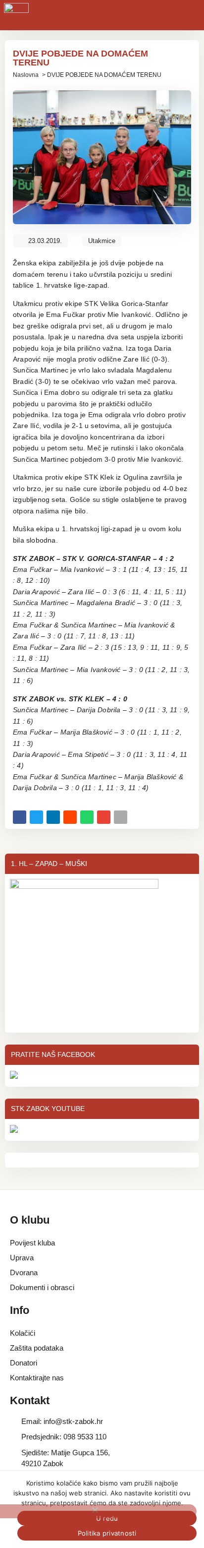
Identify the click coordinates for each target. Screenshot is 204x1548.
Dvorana (24, 1272)
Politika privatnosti (107, 1533)
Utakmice (101, 241)
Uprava (22, 1257)
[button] (19, 817)
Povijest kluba (32, 1242)
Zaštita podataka (36, 1348)
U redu (107, 1518)
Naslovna (26, 74)
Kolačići (22, 1333)
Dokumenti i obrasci (42, 1287)
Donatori (23, 1363)
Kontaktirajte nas (37, 1377)
